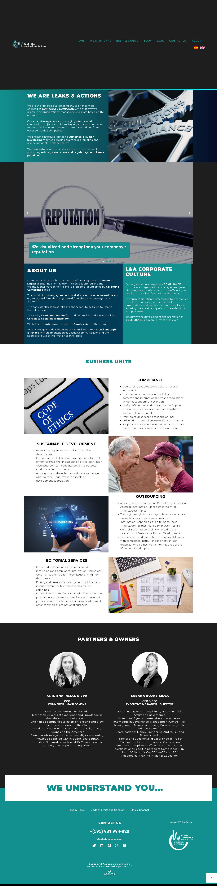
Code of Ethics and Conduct (107, 810)
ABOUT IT (198, 40)
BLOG (160, 40)
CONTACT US (177, 40)
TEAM (147, 40)
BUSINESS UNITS (127, 40)
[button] (103, 261)
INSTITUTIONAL (100, 40)
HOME (81, 40)
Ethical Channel (139, 810)
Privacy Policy (76, 810)
